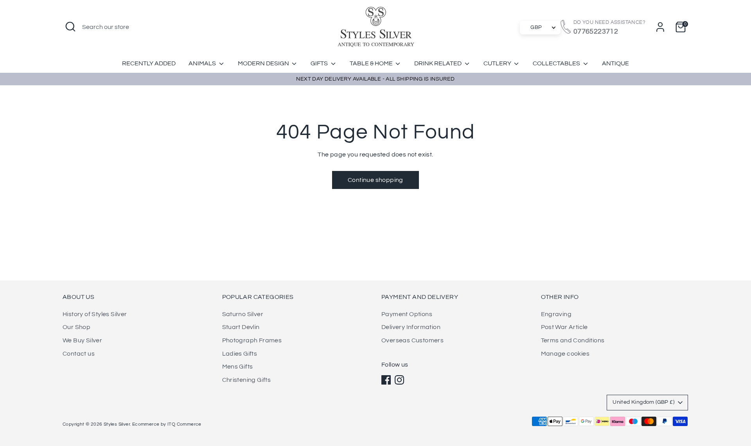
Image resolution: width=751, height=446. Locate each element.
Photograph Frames (252, 340)
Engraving (556, 314)
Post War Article (564, 327)
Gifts (320, 63)
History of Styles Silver (95, 314)
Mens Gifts (237, 366)
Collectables (557, 63)
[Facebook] (386, 380)
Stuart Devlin (241, 327)
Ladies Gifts (239, 354)
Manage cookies (565, 354)
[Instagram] (399, 380)
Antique (615, 63)
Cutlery (497, 63)
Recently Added (149, 63)
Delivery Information (410, 327)
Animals (203, 63)
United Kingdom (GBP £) (643, 402)
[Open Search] (70, 26)
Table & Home (372, 63)
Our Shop (76, 327)
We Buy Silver (82, 340)
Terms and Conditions (573, 340)
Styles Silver (117, 424)
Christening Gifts (246, 380)
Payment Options (406, 314)
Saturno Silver (243, 314)
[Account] (660, 27)
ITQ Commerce (184, 424)
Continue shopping (375, 180)
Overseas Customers (412, 340)
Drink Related (438, 63)
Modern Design (264, 63)
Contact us (79, 354)
